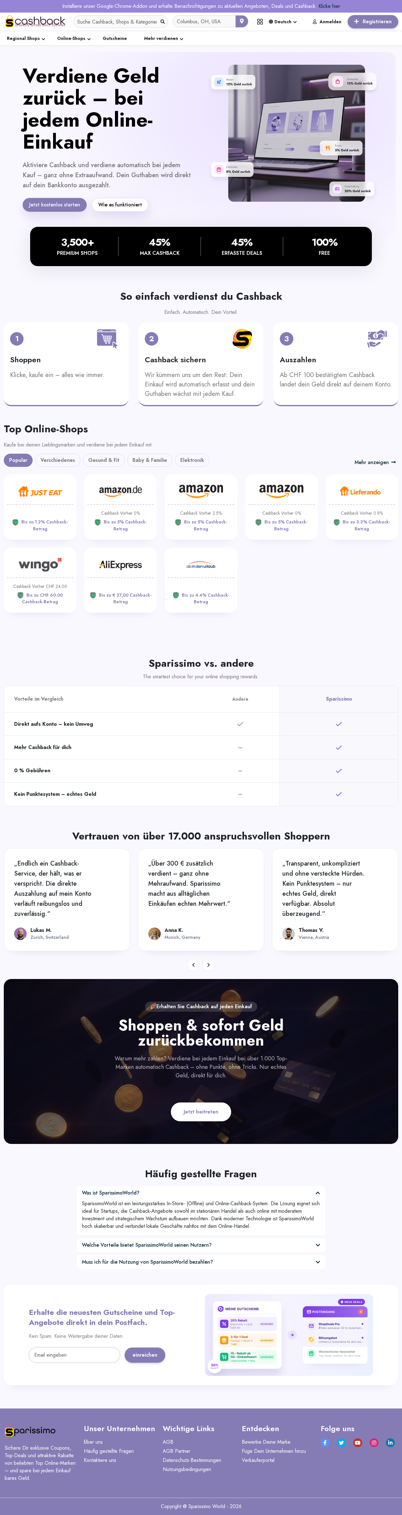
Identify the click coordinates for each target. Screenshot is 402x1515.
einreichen (145, 1355)
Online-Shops (71, 38)
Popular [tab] (18, 460)
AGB (168, 1442)
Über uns (93, 1442)
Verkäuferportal (258, 1460)
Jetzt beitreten (201, 1111)
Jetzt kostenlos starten (54, 204)
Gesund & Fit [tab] (103, 460)
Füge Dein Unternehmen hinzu (274, 1451)
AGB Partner (176, 1451)
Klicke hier (329, 6)
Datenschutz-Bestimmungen (192, 1460)
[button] (193, 965)
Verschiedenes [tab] (58, 460)
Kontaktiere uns (100, 1460)
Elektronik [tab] (192, 460)
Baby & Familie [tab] (150, 460)
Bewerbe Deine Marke (266, 1442)
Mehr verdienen (161, 38)
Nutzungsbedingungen (187, 1469)
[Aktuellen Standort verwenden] (242, 21)
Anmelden (330, 22)
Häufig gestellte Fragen (109, 1451)
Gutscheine (115, 38)
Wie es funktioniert (120, 204)
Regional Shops (23, 38)
